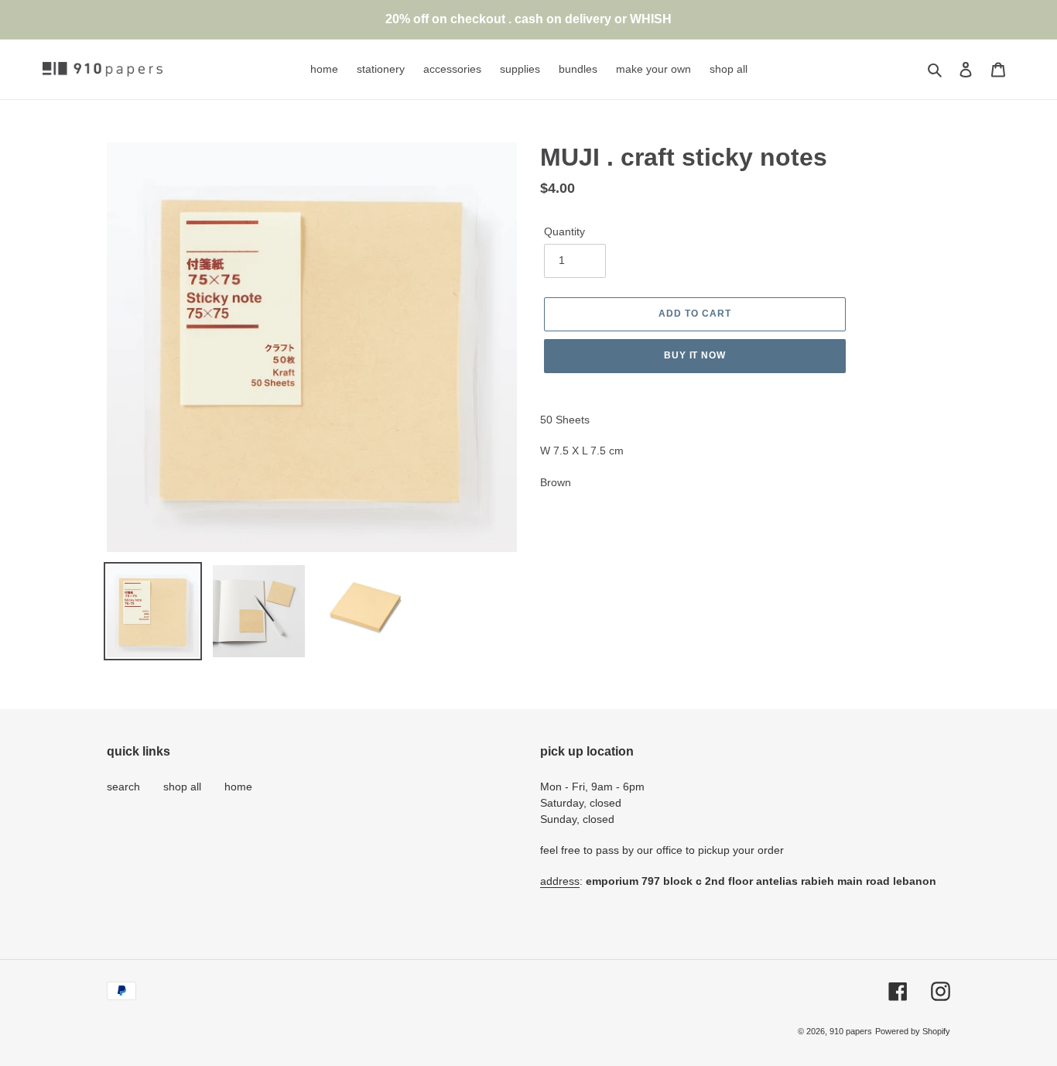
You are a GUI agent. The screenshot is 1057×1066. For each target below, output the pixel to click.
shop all (182, 786)
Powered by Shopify (912, 1031)
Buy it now (695, 355)
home (238, 786)
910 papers (851, 1031)
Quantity (564, 231)
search (123, 786)
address (560, 881)
